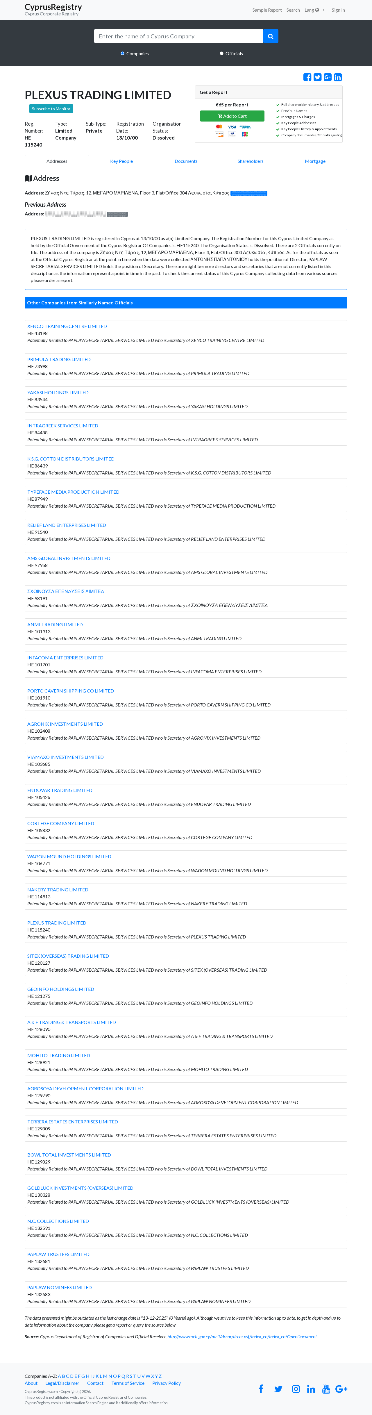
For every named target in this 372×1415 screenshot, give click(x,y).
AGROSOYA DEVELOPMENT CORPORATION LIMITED (85, 1088)
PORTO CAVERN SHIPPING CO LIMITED (70, 690)
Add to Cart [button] (234, 116)
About (31, 1383)
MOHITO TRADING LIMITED (58, 1055)
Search (293, 10)
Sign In (338, 10)
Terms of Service (127, 1383)
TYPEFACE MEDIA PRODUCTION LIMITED (73, 492)
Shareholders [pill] (251, 161)
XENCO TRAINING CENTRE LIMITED (67, 326)
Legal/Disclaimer (62, 1383)
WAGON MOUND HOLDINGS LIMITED (69, 856)
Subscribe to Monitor (51, 108)
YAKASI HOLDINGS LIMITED (58, 392)
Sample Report (267, 10)
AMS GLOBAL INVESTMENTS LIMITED (68, 558)
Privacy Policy (166, 1383)
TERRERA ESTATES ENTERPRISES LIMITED (72, 1121)
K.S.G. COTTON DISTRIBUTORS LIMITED (71, 458)
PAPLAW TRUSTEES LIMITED (58, 1254)
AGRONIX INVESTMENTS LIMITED (65, 724)
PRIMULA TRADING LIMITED (59, 359)
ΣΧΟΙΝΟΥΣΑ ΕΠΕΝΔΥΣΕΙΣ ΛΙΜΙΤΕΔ (65, 591)
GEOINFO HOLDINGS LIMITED (60, 989)
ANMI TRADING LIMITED (55, 624)
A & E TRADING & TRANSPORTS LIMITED (71, 1022)
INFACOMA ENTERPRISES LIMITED (65, 657)
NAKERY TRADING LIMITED (57, 889)
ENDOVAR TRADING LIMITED (59, 790)
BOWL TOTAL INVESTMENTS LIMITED (69, 1154)
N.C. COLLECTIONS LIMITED (58, 1221)
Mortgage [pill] (315, 161)
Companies (137, 53)
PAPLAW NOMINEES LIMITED (59, 1287)
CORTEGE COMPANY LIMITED (60, 823)
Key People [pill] (121, 161)
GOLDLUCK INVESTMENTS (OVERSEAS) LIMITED (80, 1188)
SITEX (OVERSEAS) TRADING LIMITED (68, 956)
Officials (234, 53)
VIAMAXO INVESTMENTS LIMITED (65, 757)
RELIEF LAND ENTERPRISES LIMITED (66, 525)
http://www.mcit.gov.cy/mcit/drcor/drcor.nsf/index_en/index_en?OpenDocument (242, 1336)
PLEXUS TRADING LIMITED (56, 922)
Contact (95, 1383)
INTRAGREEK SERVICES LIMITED (62, 425)
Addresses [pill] (56, 161)
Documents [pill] (186, 161)
